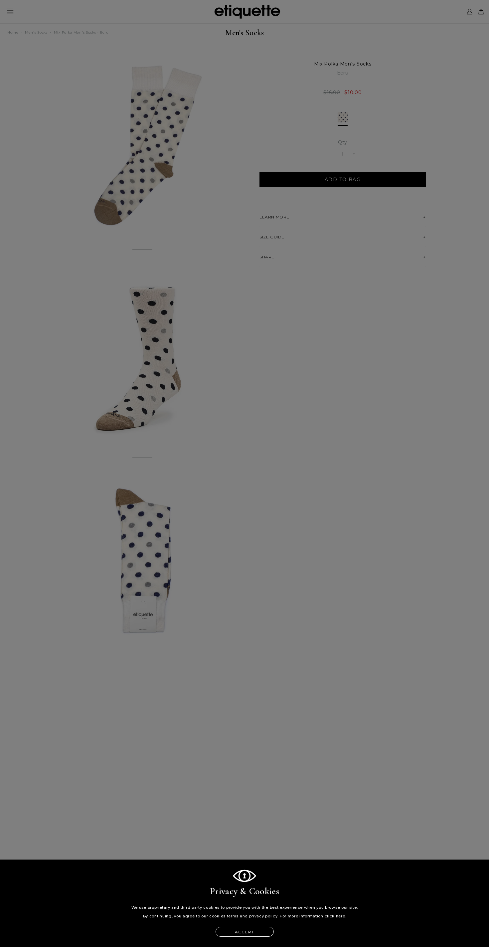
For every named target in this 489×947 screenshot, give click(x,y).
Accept (244, 931)
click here (335, 916)
